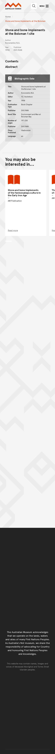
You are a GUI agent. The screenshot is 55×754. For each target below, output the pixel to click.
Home (8, 16)
